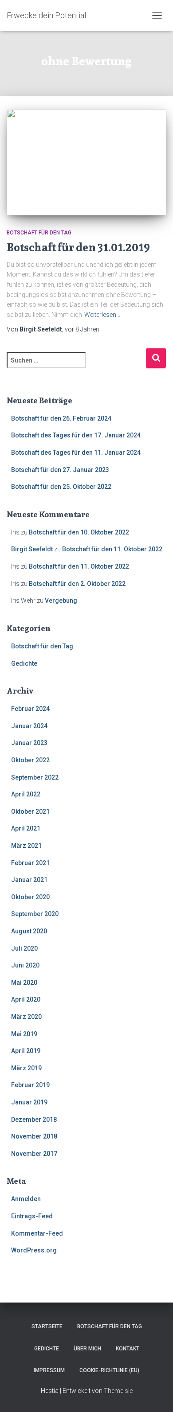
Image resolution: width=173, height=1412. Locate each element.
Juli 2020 (24, 948)
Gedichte (24, 663)
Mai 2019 (24, 1034)
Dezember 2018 (34, 1119)
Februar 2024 (30, 708)
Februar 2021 (30, 862)
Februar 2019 (30, 1084)
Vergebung (61, 600)
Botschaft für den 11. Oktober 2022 (112, 549)
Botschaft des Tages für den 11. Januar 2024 (76, 452)
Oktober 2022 (30, 760)
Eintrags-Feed (32, 1216)
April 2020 (25, 999)
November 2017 (34, 1153)
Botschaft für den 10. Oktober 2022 (79, 532)
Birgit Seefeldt (32, 549)
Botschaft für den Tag (39, 233)
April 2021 (25, 828)
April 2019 (25, 1050)
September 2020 (35, 913)
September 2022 (35, 777)
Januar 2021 (29, 879)
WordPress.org (34, 1250)
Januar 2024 (29, 725)
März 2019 (26, 1068)
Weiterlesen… (102, 314)
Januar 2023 (29, 742)
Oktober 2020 (30, 897)
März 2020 (26, 1016)
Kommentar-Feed (37, 1233)
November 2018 (34, 1136)
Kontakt (127, 1349)
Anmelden (26, 1198)
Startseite (47, 1326)
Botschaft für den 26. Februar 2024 (61, 418)
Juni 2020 (25, 965)
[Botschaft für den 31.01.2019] (86, 162)
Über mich (87, 1349)
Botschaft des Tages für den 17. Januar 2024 (76, 435)
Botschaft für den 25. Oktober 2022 (61, 486)
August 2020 (29, 931)
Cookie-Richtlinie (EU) (109, 1370)
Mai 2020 (24, 982)
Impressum (49, 1370)
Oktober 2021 (30, 811)
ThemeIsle (118, 1390)
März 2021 (26, 845)
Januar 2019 (29, 1102)
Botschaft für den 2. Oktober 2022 (77, 583)
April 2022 (25, 794)
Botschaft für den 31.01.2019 (78, 247)
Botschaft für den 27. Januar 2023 (60, 469)
